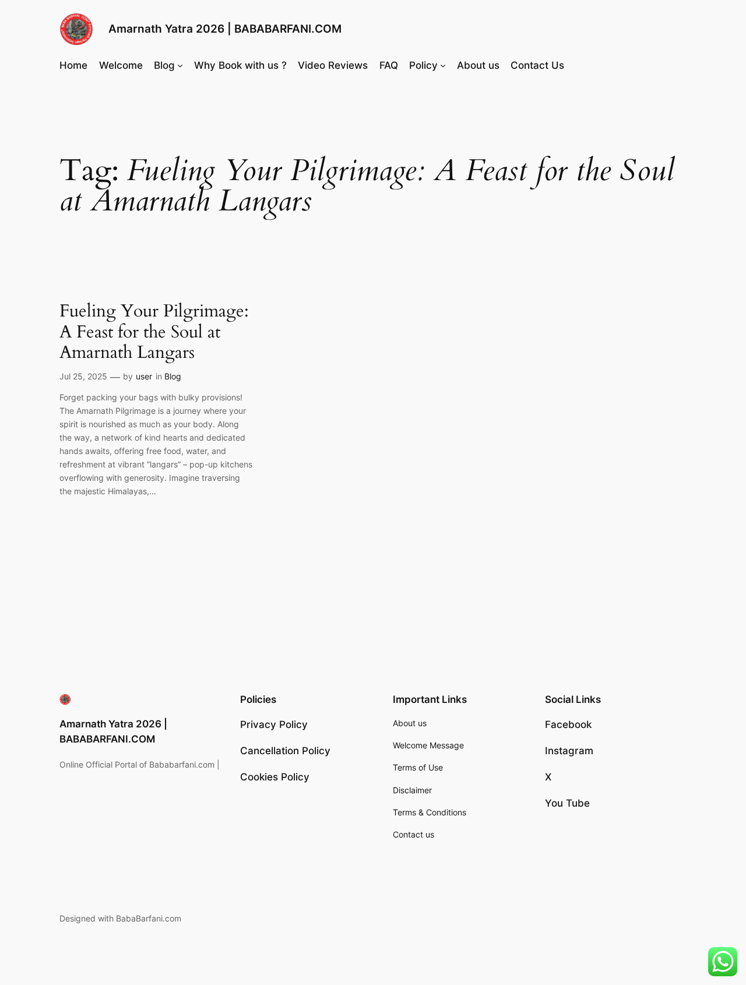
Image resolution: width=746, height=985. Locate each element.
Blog (172, 376)
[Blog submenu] (180, 65)
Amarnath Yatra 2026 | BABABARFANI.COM (225, 29)
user (144, 376)
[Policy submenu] (443, 65)
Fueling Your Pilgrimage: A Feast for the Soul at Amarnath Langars (154, 332)
